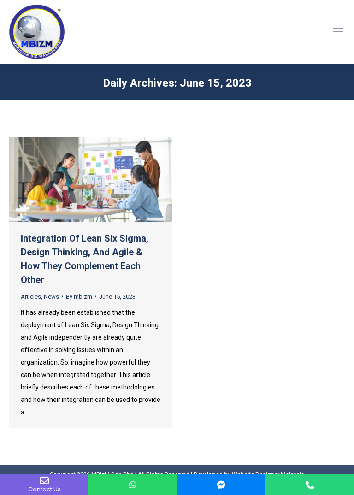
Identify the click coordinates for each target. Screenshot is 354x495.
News (51, 296)
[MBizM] (221, 484)
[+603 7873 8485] (310, 484)
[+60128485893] (132, 484)
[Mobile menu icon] (338, 31)
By (79, 296)
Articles (31, 296)
